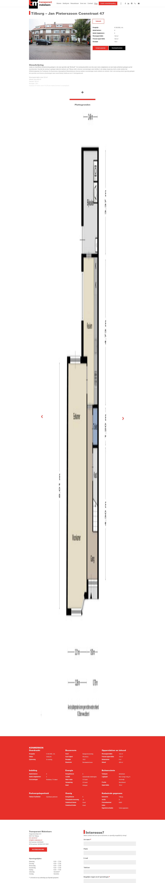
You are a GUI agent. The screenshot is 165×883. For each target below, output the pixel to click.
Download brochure (117, 48)
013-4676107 (33, 838)
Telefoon (87, 867)
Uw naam (87, 839)
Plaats (86, 849)
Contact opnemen (100, 48)
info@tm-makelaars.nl (35, 840)
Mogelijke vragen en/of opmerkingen (97, 877)
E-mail (86, 858)
